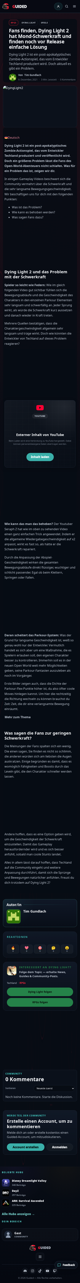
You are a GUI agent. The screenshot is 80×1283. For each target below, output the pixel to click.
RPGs (13, 22)
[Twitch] (55, 1271)
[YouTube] (47, 1271)
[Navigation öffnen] (74, 6)
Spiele (44, 22)
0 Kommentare (68, 79)
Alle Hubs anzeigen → (18, 1214)
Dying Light (29, 22)
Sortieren (10, 1088)
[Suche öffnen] (66, 6)
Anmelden (59, 1147)
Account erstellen (26, 1147)
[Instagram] (33, 1271)
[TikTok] (40, 1271)
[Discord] (25, 1271)
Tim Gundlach (32, 75)
